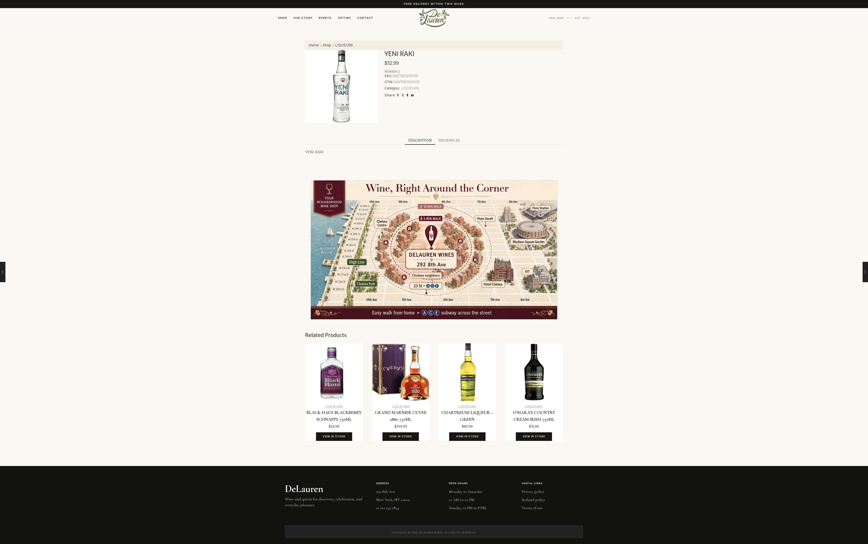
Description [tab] (420, 140)
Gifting (344, 17)
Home (314, 45)
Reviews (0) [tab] (449, 140)
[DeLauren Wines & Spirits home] (434, 18)
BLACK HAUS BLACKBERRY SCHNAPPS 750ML (334, 416)
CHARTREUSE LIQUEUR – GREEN (467, 416)
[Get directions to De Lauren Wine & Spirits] (434, 249)
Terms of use (532, 507)
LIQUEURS (344, 45)
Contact (365, 17)
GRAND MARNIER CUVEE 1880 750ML (401, 416)
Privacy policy (533, 491)
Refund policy (533, 499)
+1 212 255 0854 (387, 507)
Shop (282, 17)
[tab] (420, 140)
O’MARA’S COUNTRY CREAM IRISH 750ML (534, 416)
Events (325, 17)
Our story (303, 17)
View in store (334, 436)
